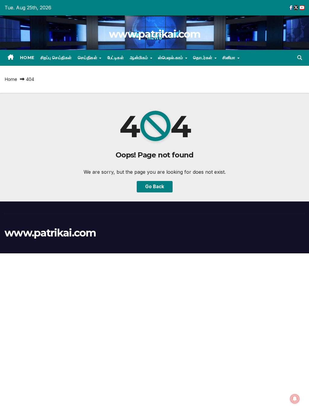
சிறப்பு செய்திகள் (56, 57)
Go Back (154, 186)
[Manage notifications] (295, 399)
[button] (299, 58)
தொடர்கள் (203, 57)
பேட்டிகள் (115, 57)
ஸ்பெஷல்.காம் (171, 57)
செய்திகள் (88, 57)
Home (27, 57)
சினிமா (229, 57)
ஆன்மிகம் (139, 57)
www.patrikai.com (154, 34)
